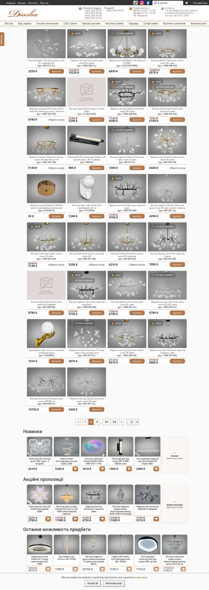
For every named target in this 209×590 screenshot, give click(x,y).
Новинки (10, 3)
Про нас (44, 3)
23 (106, 422)
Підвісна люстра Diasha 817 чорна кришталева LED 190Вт (39, 560)
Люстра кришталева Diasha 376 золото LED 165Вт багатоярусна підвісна (66, 510)
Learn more (141, 577)
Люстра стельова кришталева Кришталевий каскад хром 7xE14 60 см (174, 560)
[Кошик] (187, 3)
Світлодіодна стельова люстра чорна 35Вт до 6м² (147, 559)
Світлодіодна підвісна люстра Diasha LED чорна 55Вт (148, 461)
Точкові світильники (47, 23)
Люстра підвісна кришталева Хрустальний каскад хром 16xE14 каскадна (121, 510)
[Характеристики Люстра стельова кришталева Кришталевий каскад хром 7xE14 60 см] (174, 544)
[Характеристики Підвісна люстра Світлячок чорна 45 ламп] (93, 494)
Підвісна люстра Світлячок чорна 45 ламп (93, 509)
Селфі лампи (150, 23)
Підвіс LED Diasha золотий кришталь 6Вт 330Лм (120, 559)
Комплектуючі (198, 23)
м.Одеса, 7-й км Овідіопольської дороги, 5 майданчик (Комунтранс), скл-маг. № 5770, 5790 (181, 12)
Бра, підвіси (24, 23)
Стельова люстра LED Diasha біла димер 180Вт (40, 509)
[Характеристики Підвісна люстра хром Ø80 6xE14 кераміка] (147, 494)
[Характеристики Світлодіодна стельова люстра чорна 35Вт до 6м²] (147, 544)
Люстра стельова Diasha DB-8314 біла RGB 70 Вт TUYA (93, 461)
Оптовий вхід (200, 3)
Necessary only (114, 583)
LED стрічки (70, 23)
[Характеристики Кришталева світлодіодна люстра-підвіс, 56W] (66, 447)
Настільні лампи (114, 23)
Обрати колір (56, 119)
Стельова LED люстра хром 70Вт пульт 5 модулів (40, 461)
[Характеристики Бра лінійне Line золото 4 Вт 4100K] (66, 544)
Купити (56, 71)
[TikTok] (135, 3)
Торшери (133, 23)
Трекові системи (91, 23)
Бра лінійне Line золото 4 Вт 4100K (66, 557)
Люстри (8, 23)
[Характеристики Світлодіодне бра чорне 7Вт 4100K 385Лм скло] (120, 447)
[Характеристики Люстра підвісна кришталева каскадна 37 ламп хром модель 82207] (93, 544)
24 (114, 422)
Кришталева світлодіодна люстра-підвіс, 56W (67, 461)
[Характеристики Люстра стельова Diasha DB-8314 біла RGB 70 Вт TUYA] (93, 447)
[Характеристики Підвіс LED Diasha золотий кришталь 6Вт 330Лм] (120, 544)
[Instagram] (142, 3)
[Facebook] (148, 3)
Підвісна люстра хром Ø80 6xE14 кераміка (147, 507)
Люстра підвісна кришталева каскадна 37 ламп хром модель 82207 (93, 560)
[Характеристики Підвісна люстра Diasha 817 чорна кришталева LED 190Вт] (39, 544)
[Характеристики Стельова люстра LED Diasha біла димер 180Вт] (39, 494)
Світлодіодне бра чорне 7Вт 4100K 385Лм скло (120, 461)
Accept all (92, 583)
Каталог (22, 3)
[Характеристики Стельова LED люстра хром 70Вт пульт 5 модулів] (39, 447)
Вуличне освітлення (174, 23)
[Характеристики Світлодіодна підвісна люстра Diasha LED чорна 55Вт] (147, 447)
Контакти (33, 3)
